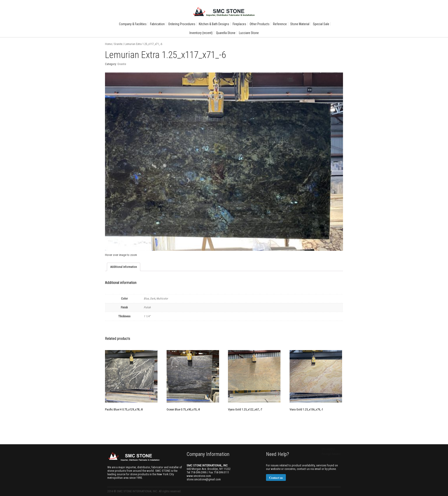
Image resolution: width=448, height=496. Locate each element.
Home (108, 44)
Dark (152, 298)
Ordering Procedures (181, 24)
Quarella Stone (225, 33)
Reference (280, 24)
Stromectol (328, 449)
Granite (118, 44)
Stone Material (299, 24)
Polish (147, 307)
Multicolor (162, 298)
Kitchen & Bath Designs (214, 24)
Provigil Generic (331, 454)
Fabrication (157, 24)
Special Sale (321, 24)
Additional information (123, 267)
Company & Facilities (133, 24)
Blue (146, 298)
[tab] (123, 267)
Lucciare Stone (249, 33)
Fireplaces (239, 24)
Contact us (276, 477)
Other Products (260, 24)
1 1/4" (147, 316)
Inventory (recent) (201, 33)
